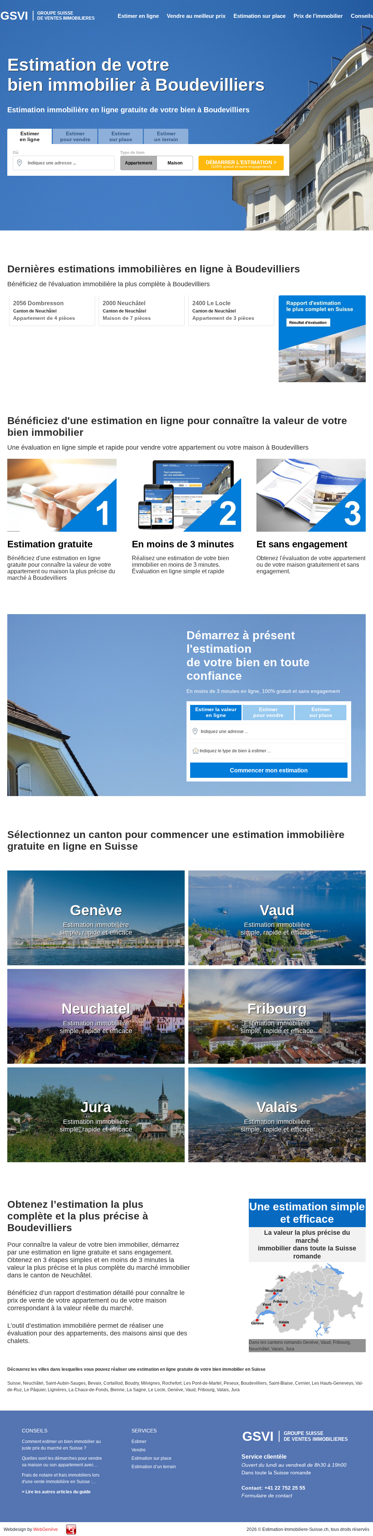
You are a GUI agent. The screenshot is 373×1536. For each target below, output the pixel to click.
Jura (235, 1389)
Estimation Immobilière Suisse (48, 15)
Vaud (190, 1389)
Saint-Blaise (281, 1383)
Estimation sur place (259, 16)
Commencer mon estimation (269, 770)
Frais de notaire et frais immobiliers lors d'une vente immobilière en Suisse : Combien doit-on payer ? (60, 1482)
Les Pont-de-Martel (202, 1383)
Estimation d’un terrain (153, 1466)
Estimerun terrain (166, 136)
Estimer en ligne (138, 16)
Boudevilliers (254, 1383)
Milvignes (150, 1383)
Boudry (132, 1383)
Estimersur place (120, 136)
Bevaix (94, 1383)
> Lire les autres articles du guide (56, 1491)
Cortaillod (113, 1383)
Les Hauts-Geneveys (332, 1383)
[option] (52, 310)
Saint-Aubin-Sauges (66, 1383)
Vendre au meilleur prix (196, 16)
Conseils (362, 16)
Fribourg (206, 1389)
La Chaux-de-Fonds (88, 1389)
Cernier (302, 1383)
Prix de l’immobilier (318, 16)
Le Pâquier (35, 1389)
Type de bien (132, 152)
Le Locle (156, 1389)
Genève (175, 1389)
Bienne (117, 1389)
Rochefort (171, 1383)
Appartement (138, 163)
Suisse (14, 1383)
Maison (175, 163)
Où (16, 152)
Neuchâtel (33, 1383)
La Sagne (136, 1389)
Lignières (57, 1389)
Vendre (138, 1449)
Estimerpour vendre (75, 136)
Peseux (231, 1383)
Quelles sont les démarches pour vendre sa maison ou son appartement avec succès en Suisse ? (62, 1465)
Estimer (138, 1441)
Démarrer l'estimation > (241, 163)
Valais (223, 1389)
